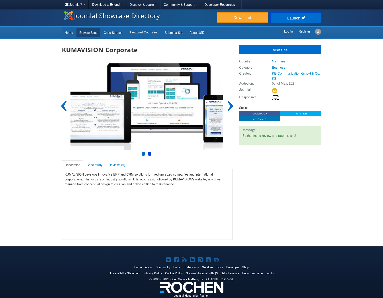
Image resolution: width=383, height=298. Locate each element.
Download (242, 17)
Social (243, 107)
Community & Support (179, 4)
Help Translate (230, 273)
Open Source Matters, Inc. (187, 279)
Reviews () (117, 165)
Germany (279, 61)
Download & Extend (106, 4)
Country (245, 61)
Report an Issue (252, 273)
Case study (94, 165)
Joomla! (245, 89)
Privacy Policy (152, 273)
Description (72, 165)
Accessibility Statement (125, 273)
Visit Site (280, 49)
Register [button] (304, 31)
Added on (246, 83)
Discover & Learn (142, 4)
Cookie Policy (174, 273)
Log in (270, 273)
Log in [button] (288, 31)
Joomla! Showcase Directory (117, 15)
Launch (294, 18)
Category (245, 67)
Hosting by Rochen (191, 295)
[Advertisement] (280, 177)
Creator (244, 73)
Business (278, 67)
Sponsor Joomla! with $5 (202, 273)
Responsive (247, 97)
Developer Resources (220, 4)
